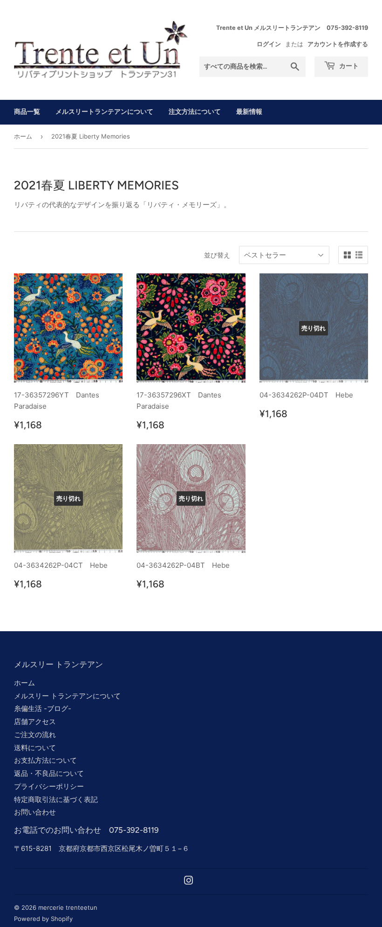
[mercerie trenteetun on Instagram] (188, 881)
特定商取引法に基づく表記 (56, 799)
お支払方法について (45, 760)
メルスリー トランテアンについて (67, 695)
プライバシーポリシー (49, 786)
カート (348, 66)
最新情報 (249, 112)
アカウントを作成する (337, 44)
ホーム (23, 136)
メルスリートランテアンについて (104, 112)
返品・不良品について (49, 773)
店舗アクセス (35, 721)
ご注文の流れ (35, 734)
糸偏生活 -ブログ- (42, 708)
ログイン (269, 44)
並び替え (217, 255)
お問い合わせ (35, 812)
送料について (35, 747)
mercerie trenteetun (67, 907)
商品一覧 (27, 112)
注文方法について (195, 112)
